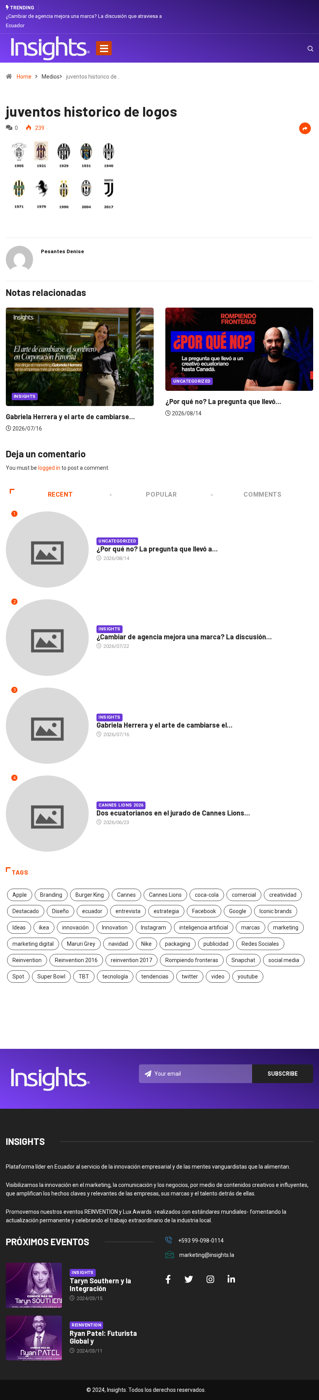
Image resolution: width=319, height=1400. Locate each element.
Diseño (60, 911)
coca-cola (207, 895)
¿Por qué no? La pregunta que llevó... (223, 401)
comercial (244, 895)
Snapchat (243, 960)
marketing (285, 927)
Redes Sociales (260, 944)
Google (237, 911)
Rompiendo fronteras (191, 960)
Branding (51, 895)
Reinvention (27, 960)
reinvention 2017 (131, 960)
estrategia (166, 911)
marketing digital (33, 944)
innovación (75, 927)
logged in (49, 468)
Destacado (25, 911)
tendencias (154, 976)
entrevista (128, 911)
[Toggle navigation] (103, 48)
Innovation (115, 927)
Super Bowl (51, 976)
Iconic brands (275, 911)
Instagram (153, 927)
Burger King (89, 895)
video (217, 976)
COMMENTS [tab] (262, 494)
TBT (84, 976)
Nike (146, 944)
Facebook (204, 911)
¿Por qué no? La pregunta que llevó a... (157, 548)
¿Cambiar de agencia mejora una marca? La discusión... (184, 636)
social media (283, 960)
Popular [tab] (161, 494)
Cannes (126, 895)
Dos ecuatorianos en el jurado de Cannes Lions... (173, 812)
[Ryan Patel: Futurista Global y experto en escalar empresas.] (34, 1338)
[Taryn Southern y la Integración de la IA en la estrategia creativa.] (34, 1285)
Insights (25, 396)
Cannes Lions (165, 895)
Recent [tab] (60, 494)
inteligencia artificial (203, 927)
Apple (19, 895)
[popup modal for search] (300, 48)
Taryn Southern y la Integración (100, 1284)
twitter (190, 976)
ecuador (92, 911)
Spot (18, 976)
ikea (44, 927)
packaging (177, 944)
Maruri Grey (81, 944)
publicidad (215, 944)
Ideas (19, 927)
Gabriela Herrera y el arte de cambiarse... (70, 416)
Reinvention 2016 (76, 960)
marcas (250, 927)
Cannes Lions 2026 (120, 805)
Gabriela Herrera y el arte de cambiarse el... (164, 725)
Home (24, 77)
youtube (248, 976)
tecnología (115, 976)
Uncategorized (192, 381)
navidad (118, 944)
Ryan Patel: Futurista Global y (103, 1337)
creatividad (282, 895)
